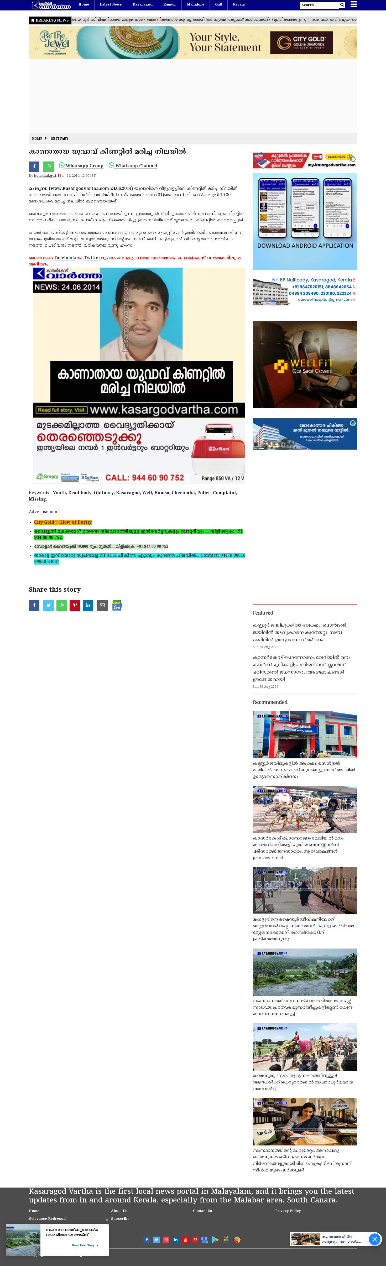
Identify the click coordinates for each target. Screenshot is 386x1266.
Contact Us (202, 1211)
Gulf (218, 5)
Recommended (270, 703)
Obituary (59, 139)
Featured (263, 613)
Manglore (195, 5)
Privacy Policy (288, 1211)
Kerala (239, 5)
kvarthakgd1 (45, 176)
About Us (119, 1211)
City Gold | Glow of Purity (63, 522)
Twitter (92, 258)
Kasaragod (143, 5)
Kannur (169, 5)
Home (84, 5)
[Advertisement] (186, 96)
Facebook (64, 258)
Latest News (111, 5)
